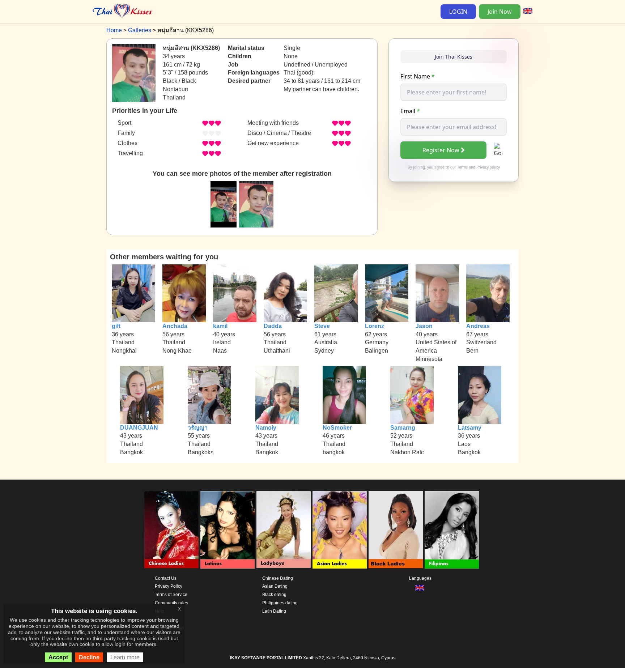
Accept (58, 657)
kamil (220, 326)
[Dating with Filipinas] (452, 530)
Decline (89, 657)
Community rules (171, 602)
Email (410, 111)
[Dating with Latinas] (227, 530)
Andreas (478, 326)
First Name (417, 76)
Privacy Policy (168, 586)
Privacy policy (488, 167)
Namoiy (265, 428)
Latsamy (469, 428)
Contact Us (166, 578)
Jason (424, 326)
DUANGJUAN (139, 428)
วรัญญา (198, 428)
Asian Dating (275, 586)
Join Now (500, 12)
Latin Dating (274, 611)
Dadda (273, 326)
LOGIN (458, 12)
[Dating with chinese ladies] (171, 530)
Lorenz (374, 326)
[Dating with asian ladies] (339, 530)
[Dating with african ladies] (396, 530)
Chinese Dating (277, 578)
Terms (462, 167)
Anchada (174, 326)
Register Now (440, 150)
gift (116, 326)
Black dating (274, 594)
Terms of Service (171, 594)
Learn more (125, 657)
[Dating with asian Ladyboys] (283, 530)
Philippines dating (280, 602)
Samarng (402, 428)
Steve (322, 326)
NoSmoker (337, 428)
